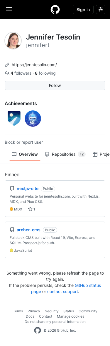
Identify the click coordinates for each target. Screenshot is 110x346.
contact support (62, 291)
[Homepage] (55, 9)
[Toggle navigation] (9, 9)
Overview (28, 154)
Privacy (34, 311)
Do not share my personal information (55, 321)
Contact (45, 316)
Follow (55, 85)
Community (88, 311)
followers (22, 73)
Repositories (68, 154)
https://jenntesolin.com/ (34, 64)
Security (52, 311)
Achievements (21, 103)
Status (68, 311)
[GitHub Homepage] (37, 330)
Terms (18, 311)
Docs (30, 316)
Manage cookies (70, 316)
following (45, 73)
